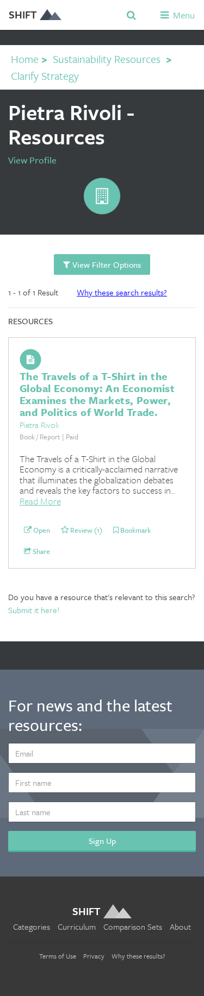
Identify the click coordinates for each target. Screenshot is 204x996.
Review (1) (85, 530)
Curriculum (77, 926)
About (180, 926)
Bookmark (135, 530)
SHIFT (23, 14)
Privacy (93, 956)
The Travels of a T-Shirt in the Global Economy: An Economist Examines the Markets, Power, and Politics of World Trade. (97, 394)
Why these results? (138, 956)
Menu (183, 15)
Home (25, 59)
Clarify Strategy (45, 76)
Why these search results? (122, 292)
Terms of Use (57, 956)
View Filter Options (105, 264)
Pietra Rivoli (39, 425)
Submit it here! (33, 610)
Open (41, 530)
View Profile (32, 160)
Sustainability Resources (106, 59)
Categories (31, 926)
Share (40, 552)
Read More (40, 501)
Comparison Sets (132, 926)
